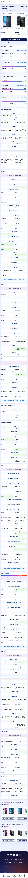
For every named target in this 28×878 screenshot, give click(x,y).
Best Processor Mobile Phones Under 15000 (14, 400)
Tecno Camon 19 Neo (5, 28)
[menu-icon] (1, 2)
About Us (6, 859)
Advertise (22, 859)
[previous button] (3, 813)
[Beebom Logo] (7, 2)
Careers (11, 859)
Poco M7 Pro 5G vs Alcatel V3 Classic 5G (9, 840)
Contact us (16, 859)
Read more (24, 10)
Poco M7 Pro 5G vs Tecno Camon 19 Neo (9, 818)
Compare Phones (8, 846)
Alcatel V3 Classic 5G (19, 28)
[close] (13, 16)
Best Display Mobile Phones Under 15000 (14, 279)
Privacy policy (9, 862)
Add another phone (14, 39)
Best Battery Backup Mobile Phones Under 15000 (14, 675)
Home (2, 846)
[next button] (25, 813)
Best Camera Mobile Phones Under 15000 (14, 568)
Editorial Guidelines (17, 862)
